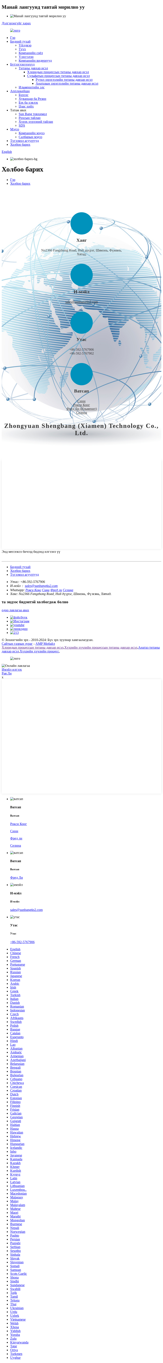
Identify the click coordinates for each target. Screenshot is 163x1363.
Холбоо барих (20, 144)
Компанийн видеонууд (35, 60)
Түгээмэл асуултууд (24, 140)
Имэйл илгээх (12, 669)
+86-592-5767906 (22, 942)
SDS (22, 125)
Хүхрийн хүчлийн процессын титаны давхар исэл (100, 647)
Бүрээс (23, 95)
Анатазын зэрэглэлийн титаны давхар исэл (67, 83)
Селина (81, 412)
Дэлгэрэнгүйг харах (16, 23)
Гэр (12, 37)
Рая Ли (7, 673)
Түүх (22, 49)
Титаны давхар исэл (33, 68)
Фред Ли (16, 877)
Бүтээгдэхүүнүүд (22, 64)
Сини (81, 401)
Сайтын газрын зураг (17, 643)
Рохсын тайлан (30, 118)
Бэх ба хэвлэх (28, 102)
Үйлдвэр (25, 45)
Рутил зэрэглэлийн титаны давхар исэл (64, 79)
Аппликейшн (20, 91)
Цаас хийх (26, 106)
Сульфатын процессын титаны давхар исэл (58, 76)
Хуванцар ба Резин (32, 99)
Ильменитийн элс (32, 87)
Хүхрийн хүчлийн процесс (39, 651)
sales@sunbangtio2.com (81, 302)
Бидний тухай (20, 41)
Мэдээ (14, 129)
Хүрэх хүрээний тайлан (36, 121)
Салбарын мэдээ (30, 137)
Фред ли (56, 590)
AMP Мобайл (45, 643)
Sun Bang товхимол (33, 114)
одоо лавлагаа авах (15, 610)
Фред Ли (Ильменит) (81, 409)
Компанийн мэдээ (32, 133)
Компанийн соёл (31, 53)
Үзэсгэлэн (26, 57)
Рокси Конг (81, 405)
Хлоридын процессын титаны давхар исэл (58, 72)
